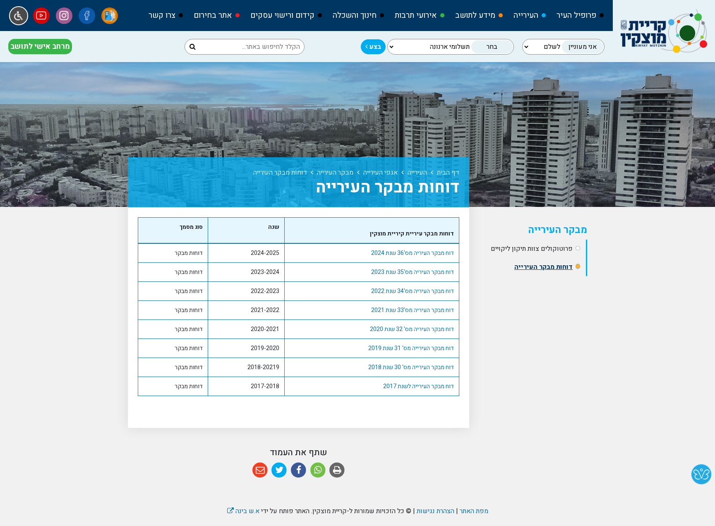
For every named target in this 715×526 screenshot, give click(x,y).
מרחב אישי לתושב (40, 46)
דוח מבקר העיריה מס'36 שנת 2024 (412, 253)
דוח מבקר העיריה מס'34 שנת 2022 (412, 291)
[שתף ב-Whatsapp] (318, 470)
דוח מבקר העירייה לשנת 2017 (418, 386)
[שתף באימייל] (260, 470)
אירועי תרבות (416, 15)
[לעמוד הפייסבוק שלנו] (87, 15)
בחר (492, 47)
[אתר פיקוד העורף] (109, 15)
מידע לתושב (475, 15)
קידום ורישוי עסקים (282, 15)
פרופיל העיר (576, 15)
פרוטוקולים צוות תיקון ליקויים (532, 249)
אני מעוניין (583, 47)
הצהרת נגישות (435, 511)
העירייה (525, 15)
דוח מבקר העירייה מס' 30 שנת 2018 (411, 367)
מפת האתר (474, 511)
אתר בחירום (213, 15)
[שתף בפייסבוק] (298, 470)
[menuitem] (576, 15)
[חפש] (193, 47)
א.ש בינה (243, 511)
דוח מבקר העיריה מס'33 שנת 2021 (412, 310)
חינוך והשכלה (355, 15)
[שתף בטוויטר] (279, 470)
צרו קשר (162, 15)
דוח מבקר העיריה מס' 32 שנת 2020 (412, 329)
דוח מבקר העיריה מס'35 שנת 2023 (412, 272)
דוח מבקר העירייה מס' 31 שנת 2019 (411, 348)
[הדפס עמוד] (337, 470)
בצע (374, 47)
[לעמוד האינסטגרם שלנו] (64, 15)
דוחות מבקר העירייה (543, 267)
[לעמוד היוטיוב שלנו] (41, 15)
